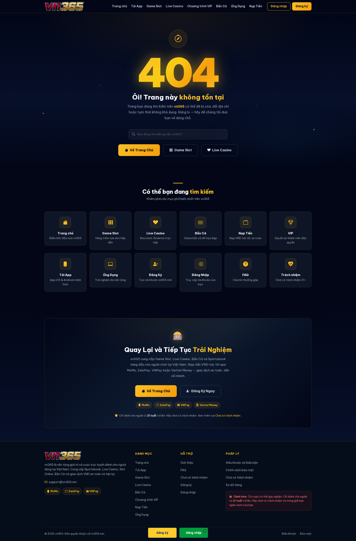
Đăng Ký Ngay (203, 391)
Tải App (136, 6)
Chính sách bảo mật (240, 470)
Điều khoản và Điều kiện (242, 463)
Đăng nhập (279, 6)
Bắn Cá (221, 6)
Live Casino (174, 6)
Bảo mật (306, 533)
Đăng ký (302, 6)
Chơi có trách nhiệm (227, 415)
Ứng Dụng (238, 6)
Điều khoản (289, 533)
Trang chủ (119, 6)
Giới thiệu (186, 463)
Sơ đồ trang (234, 485)
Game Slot (154, 6)
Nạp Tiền (255, 6)
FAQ (183, 470)
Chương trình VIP (199, 6)
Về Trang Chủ (141, 150)
